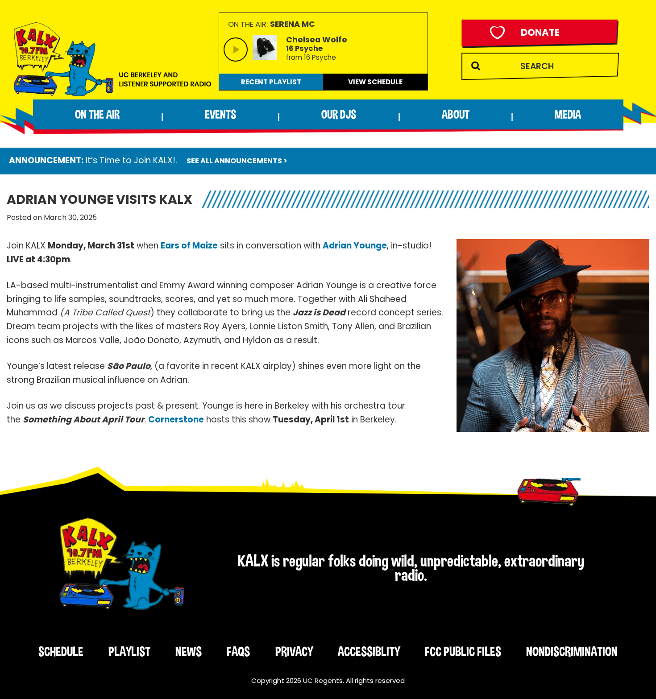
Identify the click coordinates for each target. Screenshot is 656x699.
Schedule (60, 651)
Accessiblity (369, 651)
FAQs (238, 651)
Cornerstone (176, 420)
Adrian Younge (355, 246)
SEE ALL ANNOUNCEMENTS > (237, 161)
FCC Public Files (463, 651)
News (188, 651)
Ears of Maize (189, 246)
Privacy (294, 651)
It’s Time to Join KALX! (130, 160)
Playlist (129, 651)
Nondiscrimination (572, 651)
